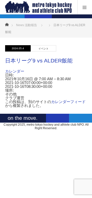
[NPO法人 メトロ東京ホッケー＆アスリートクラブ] (38, 7)
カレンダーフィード (68, 102)
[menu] (84, 7)
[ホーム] (6, 23)
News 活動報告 (26, 25)
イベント (43, 48)
